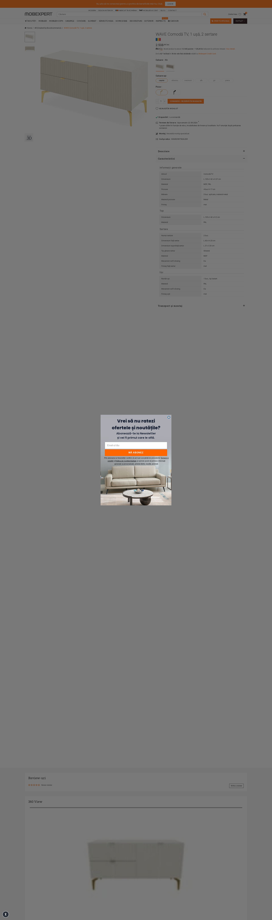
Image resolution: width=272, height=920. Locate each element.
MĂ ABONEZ (136, 452)
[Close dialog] (168, 417)
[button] (5, 914)
